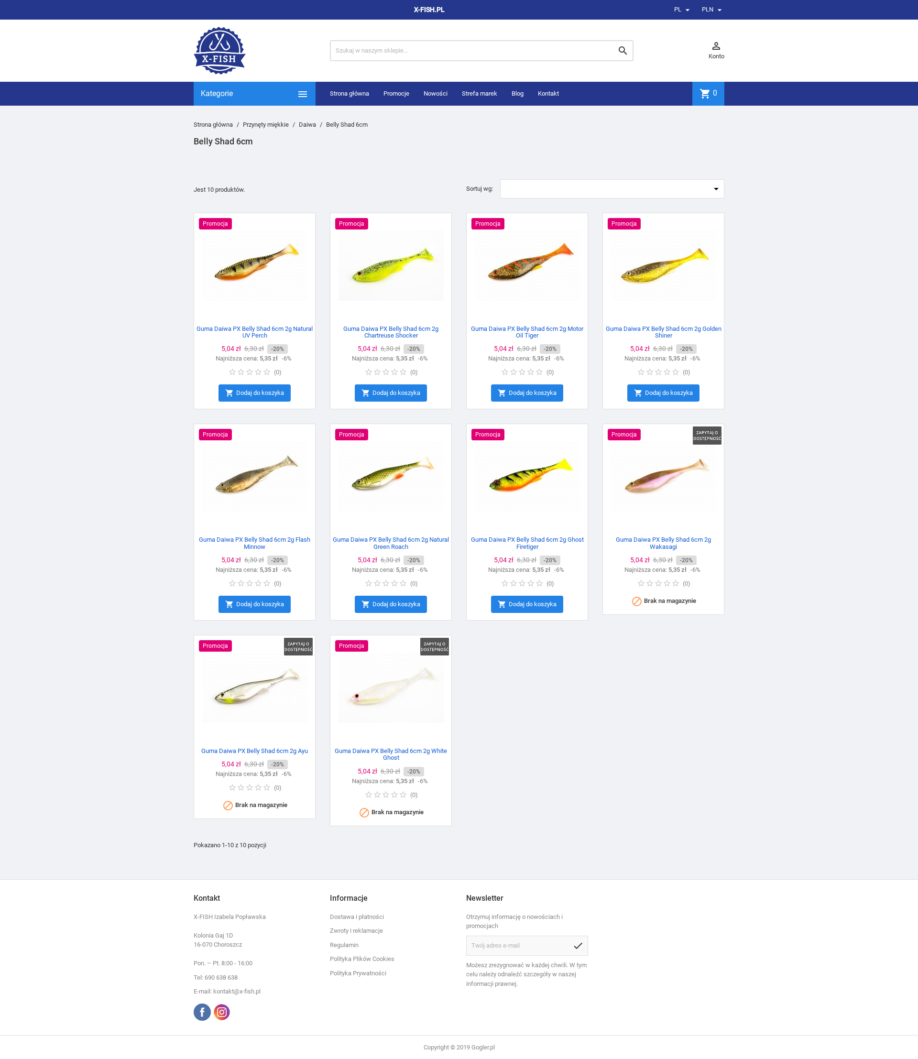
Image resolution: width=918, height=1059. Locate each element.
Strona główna (349, 93)
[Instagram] (221, 1012)
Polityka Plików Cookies (362, 958)
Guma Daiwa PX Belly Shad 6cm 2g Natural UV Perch (255, 332)
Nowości (436, 93)
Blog (518, 93)
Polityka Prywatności (358, 973)
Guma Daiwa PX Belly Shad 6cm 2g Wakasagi (663, 543)
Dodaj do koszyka (254, 393)
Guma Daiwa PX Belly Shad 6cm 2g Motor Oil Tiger (527, 332)
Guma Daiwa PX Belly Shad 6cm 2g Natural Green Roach (391, 543)
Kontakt (548, 93)
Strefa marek (479, 93)
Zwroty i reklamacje (356, 930)
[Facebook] (202, 1012)
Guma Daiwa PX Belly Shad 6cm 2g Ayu (254, 750)
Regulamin (344, 945)
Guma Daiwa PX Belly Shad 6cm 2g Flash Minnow (254, 543)
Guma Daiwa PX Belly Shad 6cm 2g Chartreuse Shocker (390, 332)
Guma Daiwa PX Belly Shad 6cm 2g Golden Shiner (663, 332)
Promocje (396, 93)
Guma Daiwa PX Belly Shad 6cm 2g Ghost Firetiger (527, 543)
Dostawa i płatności (357, 916)
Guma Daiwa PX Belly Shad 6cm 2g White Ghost (391, 754)
